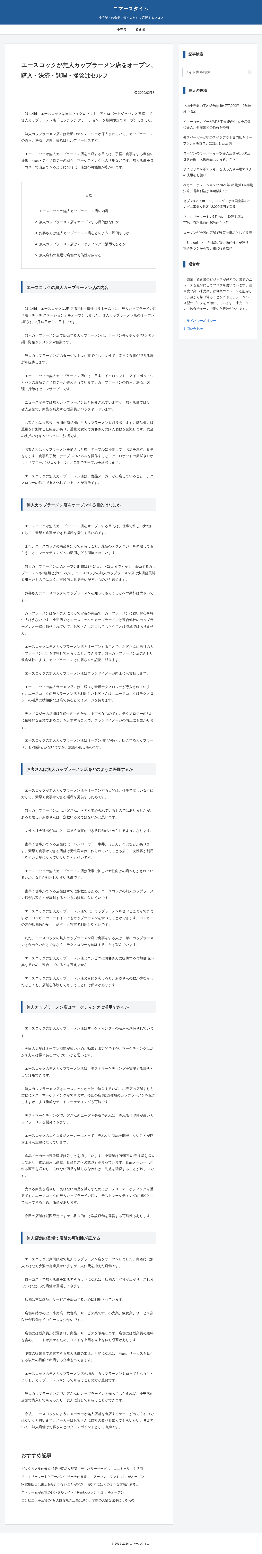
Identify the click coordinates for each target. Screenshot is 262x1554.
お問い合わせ (193, 328)
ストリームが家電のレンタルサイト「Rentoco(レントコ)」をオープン (72, 1492)
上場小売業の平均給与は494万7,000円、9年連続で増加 (217, 108)
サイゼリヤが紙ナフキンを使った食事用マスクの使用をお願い (217, 172)
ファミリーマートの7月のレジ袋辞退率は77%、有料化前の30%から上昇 (213, 219)
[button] (249, 72)
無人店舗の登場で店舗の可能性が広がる (70, 255)
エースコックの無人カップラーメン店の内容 (73, 211)
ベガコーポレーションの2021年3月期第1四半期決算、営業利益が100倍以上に (218, 188)
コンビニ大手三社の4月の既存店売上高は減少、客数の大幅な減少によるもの (77, 1500)
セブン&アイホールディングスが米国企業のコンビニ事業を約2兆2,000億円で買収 (217, 204)
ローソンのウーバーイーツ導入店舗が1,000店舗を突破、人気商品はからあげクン (216, 156)
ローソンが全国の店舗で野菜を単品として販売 (217, 232)
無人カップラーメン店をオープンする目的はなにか (79, 222)
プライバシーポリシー (199, 320)
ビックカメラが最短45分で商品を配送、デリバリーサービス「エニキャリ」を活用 (82, 1468)
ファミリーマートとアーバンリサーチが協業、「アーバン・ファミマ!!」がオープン (82, 1476)
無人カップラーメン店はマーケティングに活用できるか (82, 244)
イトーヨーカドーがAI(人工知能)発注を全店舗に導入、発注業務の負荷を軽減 (217, 124)
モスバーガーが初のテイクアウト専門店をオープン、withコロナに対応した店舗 (217, 140)
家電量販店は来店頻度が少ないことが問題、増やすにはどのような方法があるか (80, 1484)
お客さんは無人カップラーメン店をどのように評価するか (84, 233)
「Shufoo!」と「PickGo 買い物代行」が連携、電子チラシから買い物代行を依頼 (217, 245)
